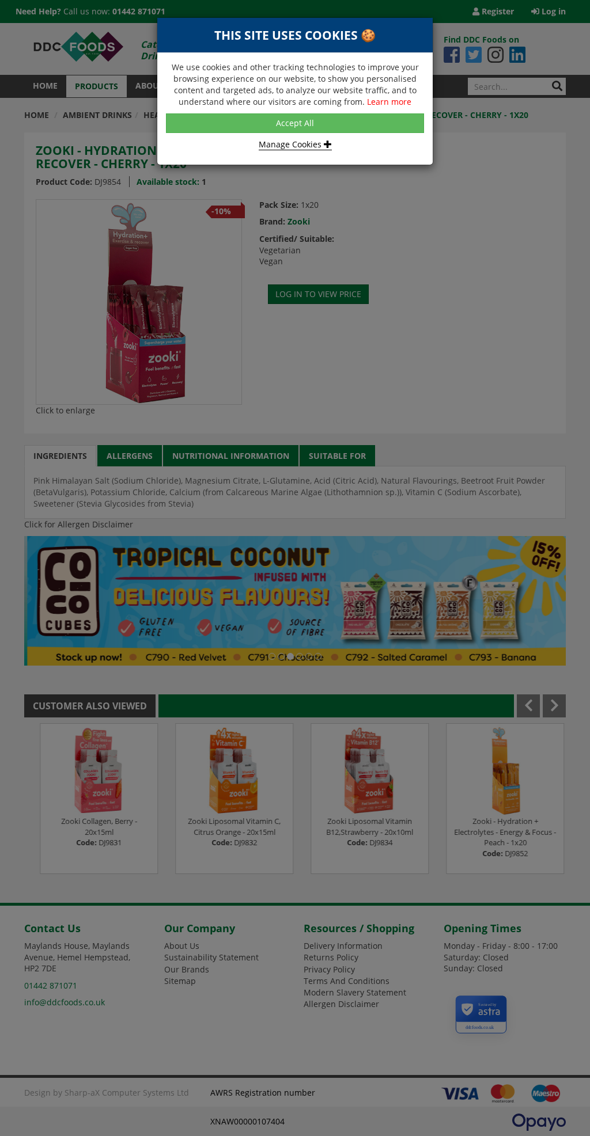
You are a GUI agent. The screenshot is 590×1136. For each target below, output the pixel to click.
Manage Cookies (291, 144)
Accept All (295, 122)
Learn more (389, 101)
